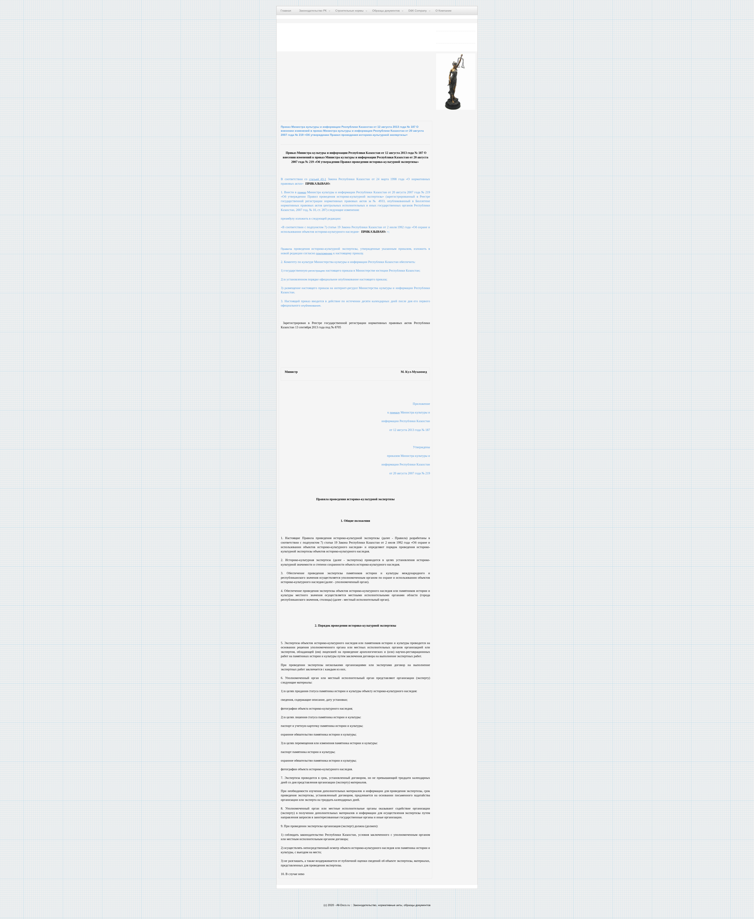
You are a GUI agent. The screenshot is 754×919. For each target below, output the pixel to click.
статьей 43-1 (317, 179)
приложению (324, 253)
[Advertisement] (327, 85)
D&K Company (417, 10)
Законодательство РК (313, 10)
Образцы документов (386, 10)
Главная (286, 10)
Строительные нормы (349, 10)
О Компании (443, 10)
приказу (395, 412)
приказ (301, 192)
